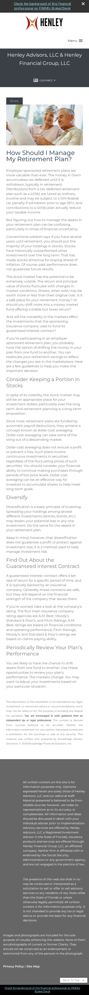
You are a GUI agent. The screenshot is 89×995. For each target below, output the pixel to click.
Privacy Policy (13, 966)
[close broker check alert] (83, 3)
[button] (75, 40)
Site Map (33, 966)
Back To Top (72, 980)
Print (14, 101)
